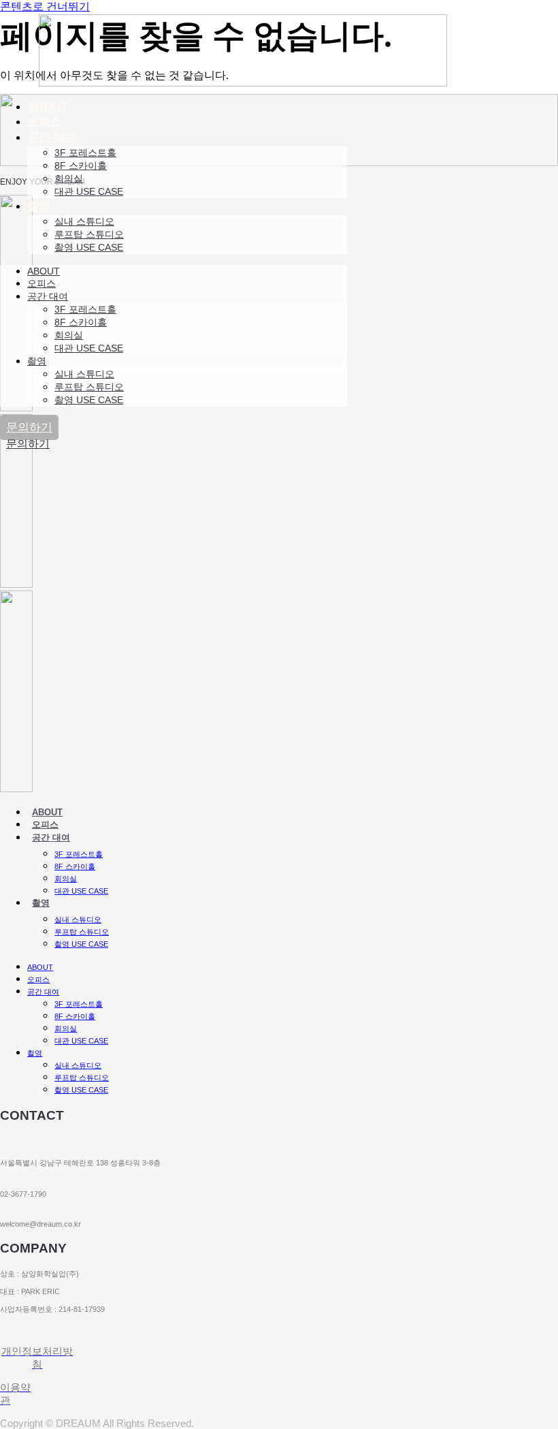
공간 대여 (52, 137)
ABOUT (47, 106)
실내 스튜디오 (84, 221)
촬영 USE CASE (88, 247)
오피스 (44, 121)
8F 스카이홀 (80, 165)
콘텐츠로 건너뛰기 (45, 6)
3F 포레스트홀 (85, 152)
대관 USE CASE (88, 191)
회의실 (68, 178)
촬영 (38, 206)
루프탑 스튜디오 (89, 234)
